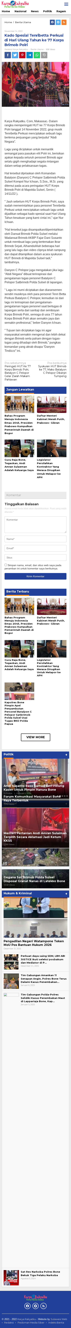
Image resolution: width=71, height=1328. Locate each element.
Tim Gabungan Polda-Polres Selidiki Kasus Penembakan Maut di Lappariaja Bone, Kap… (43, 998)
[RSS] (64, 22)
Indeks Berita (56, 1322)
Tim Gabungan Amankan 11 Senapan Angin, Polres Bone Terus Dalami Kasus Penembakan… (44, 978)
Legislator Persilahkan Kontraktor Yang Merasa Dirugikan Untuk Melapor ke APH (49, 667)
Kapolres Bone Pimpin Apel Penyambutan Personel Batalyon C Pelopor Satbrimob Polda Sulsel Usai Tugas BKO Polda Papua (18, 713)
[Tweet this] (15, 55)
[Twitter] (58, 22)
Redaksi (9, 1322)
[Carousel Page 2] (60, 796)
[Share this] (8, 55)
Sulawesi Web (59, 1319)
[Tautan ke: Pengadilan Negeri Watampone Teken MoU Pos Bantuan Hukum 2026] (35, 918)
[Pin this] (22, 55)
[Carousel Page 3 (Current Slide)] (62, 796)
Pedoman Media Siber (31, 1322)
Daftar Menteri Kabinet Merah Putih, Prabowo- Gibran (51, 419)
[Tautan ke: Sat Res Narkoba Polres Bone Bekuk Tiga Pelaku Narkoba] (11, 1277)
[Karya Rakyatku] (15, 4)
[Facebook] (52, 22)
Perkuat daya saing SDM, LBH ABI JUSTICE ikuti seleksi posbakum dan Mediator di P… (43, 959)
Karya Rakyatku (26, 1319)
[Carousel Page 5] (67, 796)
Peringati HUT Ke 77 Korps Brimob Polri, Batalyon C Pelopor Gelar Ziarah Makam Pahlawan (18, 371)
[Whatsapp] (37, 55)
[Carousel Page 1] (57, 796)
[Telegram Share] (29, 55)
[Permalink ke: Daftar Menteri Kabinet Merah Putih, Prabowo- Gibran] (52, 404)
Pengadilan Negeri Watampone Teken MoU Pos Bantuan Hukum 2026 (34, 943)
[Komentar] (44, 55)
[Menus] (66, 4)
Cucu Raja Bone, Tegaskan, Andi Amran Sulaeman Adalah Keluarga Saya (19, 664)
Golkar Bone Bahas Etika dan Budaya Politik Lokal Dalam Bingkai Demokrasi (34, 787)
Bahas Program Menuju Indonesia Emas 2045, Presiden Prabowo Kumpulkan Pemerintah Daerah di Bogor (19, 625)
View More (35, 737)
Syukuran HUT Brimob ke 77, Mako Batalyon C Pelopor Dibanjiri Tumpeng (52, 369)
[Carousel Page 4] (65, 796)
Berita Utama (37, 49)
